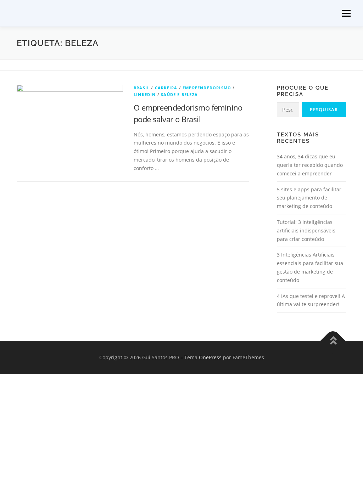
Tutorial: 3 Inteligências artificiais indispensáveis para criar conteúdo (306, 230)
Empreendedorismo (207, 87)
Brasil (142, 87)
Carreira (166, 87)
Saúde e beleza (179, 94)
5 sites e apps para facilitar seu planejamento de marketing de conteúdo (309, 198)
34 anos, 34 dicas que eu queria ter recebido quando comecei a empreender (310, 165)
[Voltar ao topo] (333, 341)
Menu (346, 13)
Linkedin (145, 94)
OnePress (210, 357)
